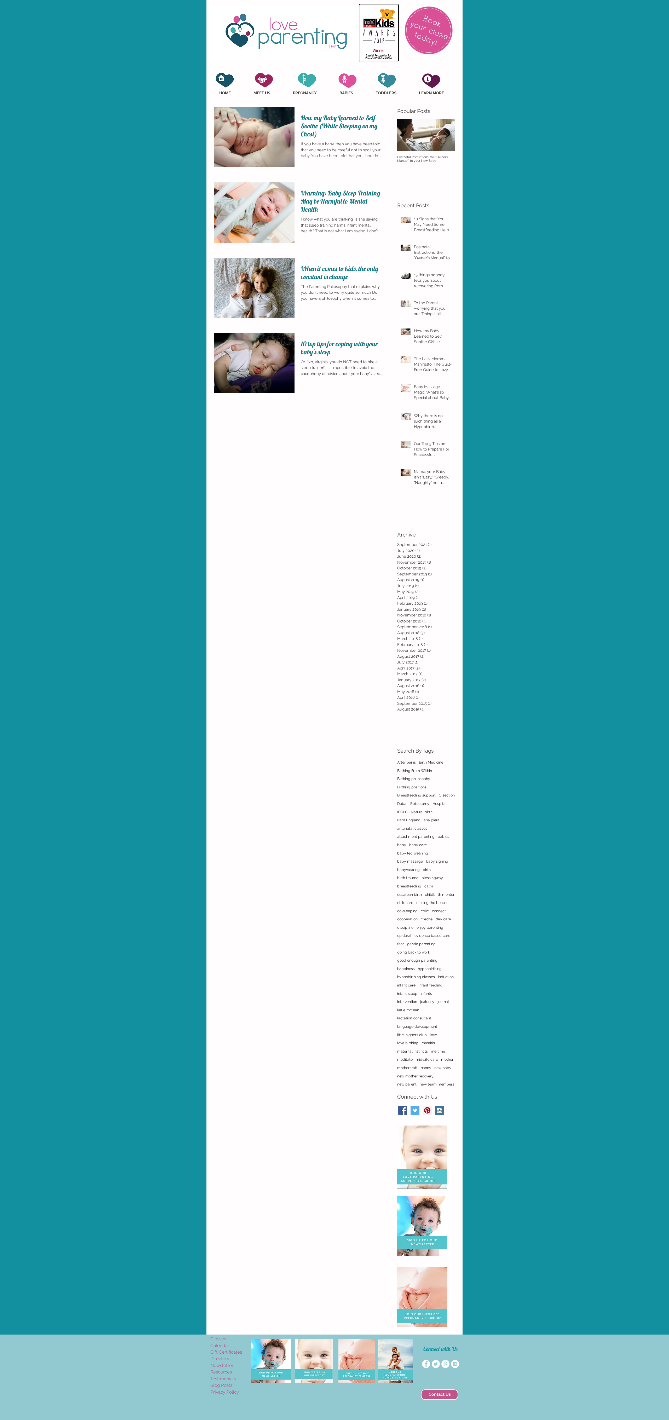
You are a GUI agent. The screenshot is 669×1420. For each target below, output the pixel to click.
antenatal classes (412, 828)
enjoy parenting (430, 927)
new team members (437, 1084)
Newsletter (221, 1365)
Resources (221, 1372)
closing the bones (431, 903)
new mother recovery (415, 1076)
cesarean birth (409, 894)
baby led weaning (412, 853)
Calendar (219, 1345)
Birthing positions (411, 787)
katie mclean (408, 1010)
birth (427, 870)
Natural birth (421, 812)
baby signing (437, 861)
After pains (406, 762)
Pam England (408, 820)
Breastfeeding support (416, 795)
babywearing (408, 870)
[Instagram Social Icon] (439, 1110)
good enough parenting (417, 960)
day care (443, 919)
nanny (426, 1068)
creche (426, 919)
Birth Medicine (431, 762)
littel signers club (412, 1035)
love (433, 1035)
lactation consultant (414, 1018)
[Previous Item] (405, 135)
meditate (405, 1059)
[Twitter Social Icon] (415, 1110)
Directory (219, 1358)
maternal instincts (412, 1051)
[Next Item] (446, 135)
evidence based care (432, 935)
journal (443, 1002)
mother (447, 1059)
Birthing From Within (414, 771)
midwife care (427, 1059)
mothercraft (407, 1068)
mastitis (428, 1043)
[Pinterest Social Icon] (427, 1110)
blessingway (432, 878)
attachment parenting (416, 836)
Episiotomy (419, 803)
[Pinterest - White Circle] (445, 1364)
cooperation (407, 919)
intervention (407, 1002)
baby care (418, 845)
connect (439, 911)
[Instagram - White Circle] (455, 1364)
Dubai (402, 803)
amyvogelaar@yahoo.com (220, 1400)
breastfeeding (409, 886)
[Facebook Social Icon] (402, 1110)
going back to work (413, 952)
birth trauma (407, 878)
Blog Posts (221, 1385)
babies (443, 836)
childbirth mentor (439, 894)
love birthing (407, 1043)
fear (400, 944)
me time (438, 1051)
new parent (407, 1084)
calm (428, 886)
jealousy (427, 1002)
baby (401, 845)
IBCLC (402, 812)
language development (417, 1026)
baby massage (410, 861)
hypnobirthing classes (416, 977)
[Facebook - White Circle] (426, 1364)
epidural (404, 935)
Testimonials (223, 1378)
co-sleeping (407, 911)
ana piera (432, 820)
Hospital (439, 803)
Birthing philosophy (413, 779)
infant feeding (430, 985)
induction (446, 977)
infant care (406, 985)
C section (447, 795)
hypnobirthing (430, 969)
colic (425, 911)
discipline (405, 927)
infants (426, 993)
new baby (442, 1068)
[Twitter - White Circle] (436, 1364)
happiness (406, 969)
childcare (405, 903)
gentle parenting (421, 944)
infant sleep (407, 993)
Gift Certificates (226, 1352)
